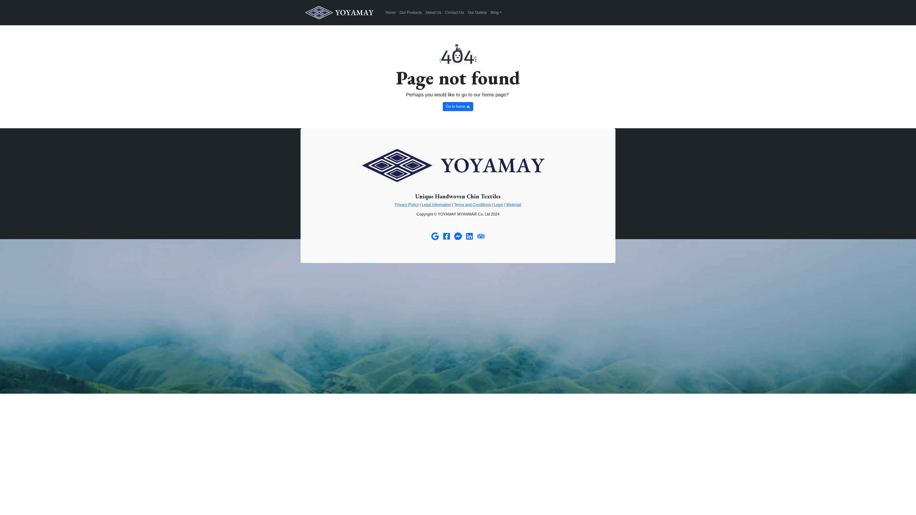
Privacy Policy (407, 205)
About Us (433, 12)
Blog (495, 12)
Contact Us (454, 12)
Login (498, 205)
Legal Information (436, 205)
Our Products (411, 12)
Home (390, 12)
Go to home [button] (456, 106)
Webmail (513, 205)
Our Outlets (477, 12)
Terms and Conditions (472, 205)
